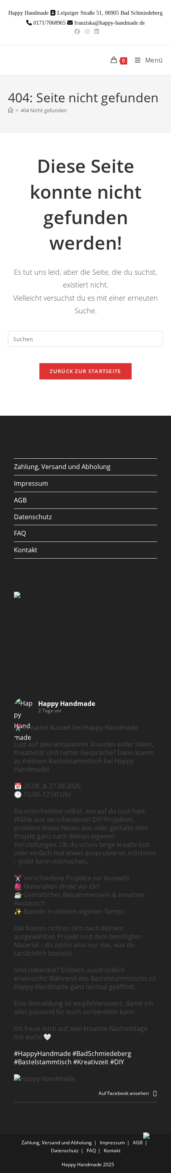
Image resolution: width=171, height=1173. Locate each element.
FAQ (20, 533)
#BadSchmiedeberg (101, 1053)
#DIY (117, 1062)
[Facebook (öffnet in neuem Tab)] (77, 31)
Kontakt (25, 549)
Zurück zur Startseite (85, 371)
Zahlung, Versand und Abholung (62, 466)
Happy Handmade (66, 703)
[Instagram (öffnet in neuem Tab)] (87, 31)
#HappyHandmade (42, 1053)
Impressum (31, 483)
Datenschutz (33, 516)
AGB (20, 500)
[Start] (10, 110)
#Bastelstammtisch (43, 1062)
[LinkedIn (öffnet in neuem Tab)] (95, 31)
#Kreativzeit (91, 1062)
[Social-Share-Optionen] (155, 1093)
